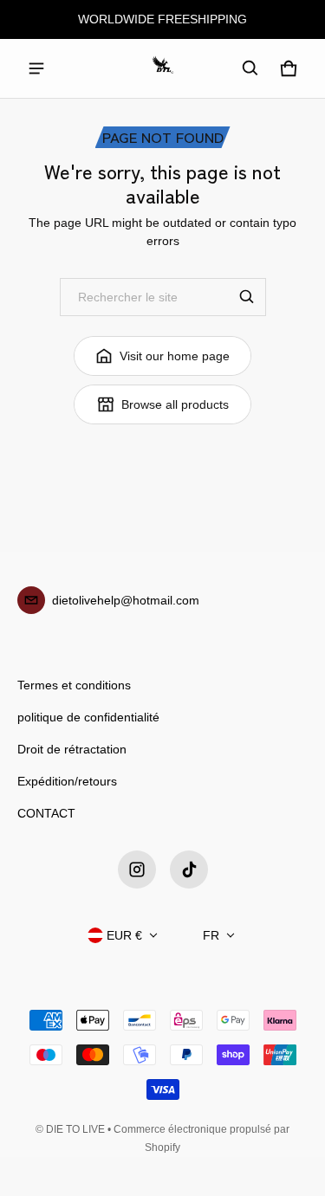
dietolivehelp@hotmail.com (125, 600)
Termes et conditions (74, 685)
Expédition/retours (67, 781)
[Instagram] (137, 869)
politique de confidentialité (88, 717)
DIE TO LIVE (75, 1129)
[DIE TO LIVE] (163, 68)
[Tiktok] (189, 869)
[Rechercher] (247, 297)
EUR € (124, 935)
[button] (250, 68)
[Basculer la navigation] (36, 68)
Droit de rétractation (72, 749)
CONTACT (46, 813)
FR (211, 935)
